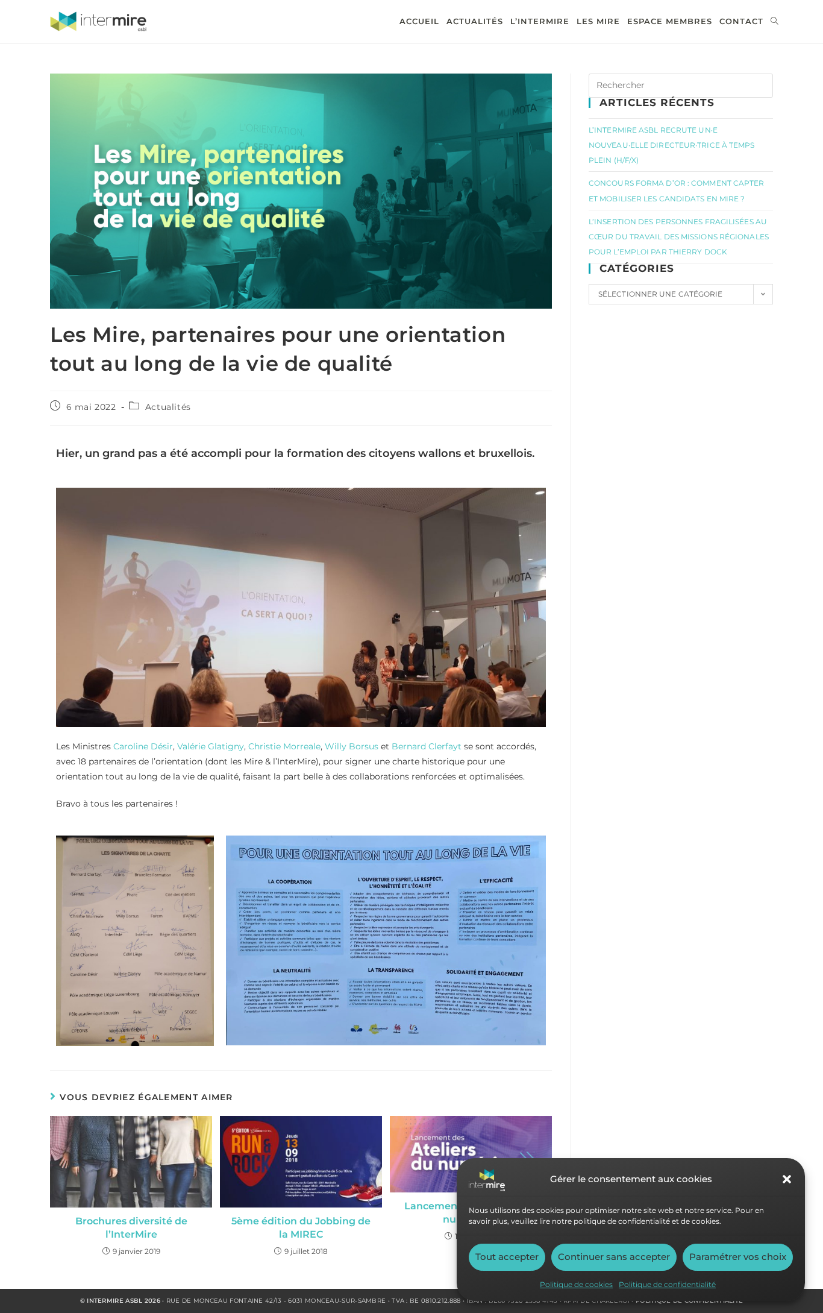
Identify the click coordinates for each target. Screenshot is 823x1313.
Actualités (168, 406)
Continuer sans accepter (614, 1256)
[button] (787, 1179)
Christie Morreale (284, 746)
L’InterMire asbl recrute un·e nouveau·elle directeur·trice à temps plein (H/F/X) (672, 145)
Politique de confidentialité (667, 1284)
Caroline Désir (143, 746)
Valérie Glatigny (210, 746)
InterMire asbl (114, 1301)
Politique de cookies (576, 1284)
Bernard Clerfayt (427, 746)
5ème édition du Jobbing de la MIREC (301, 1227)
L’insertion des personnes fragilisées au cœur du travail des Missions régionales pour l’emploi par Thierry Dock (679, 236)
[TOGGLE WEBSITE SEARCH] (774, 21)
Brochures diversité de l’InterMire (131, 1227)
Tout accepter (507, 1256)
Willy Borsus (351, 746)
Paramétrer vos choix (737, 1256)
